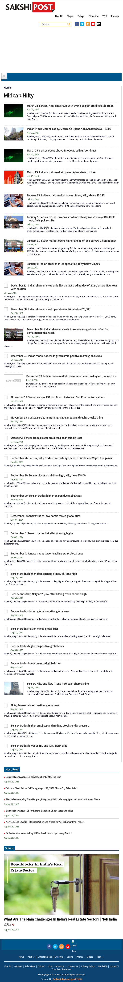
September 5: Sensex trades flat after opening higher (42, 533)
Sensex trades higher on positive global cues (37, 646)
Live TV (58, 16)
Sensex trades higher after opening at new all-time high (44, 574)
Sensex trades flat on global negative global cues (40, 611)
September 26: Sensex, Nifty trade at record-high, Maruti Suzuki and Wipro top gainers (62, 458)
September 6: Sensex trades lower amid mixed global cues (45, 516)
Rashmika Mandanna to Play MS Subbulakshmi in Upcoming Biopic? (39, 833)
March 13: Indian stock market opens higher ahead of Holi (61, 172)
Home (7, 87)
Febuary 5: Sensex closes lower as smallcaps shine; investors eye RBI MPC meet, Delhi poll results (71, 218)
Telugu (81, 16)
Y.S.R (104, 16)
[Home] (30, 6)
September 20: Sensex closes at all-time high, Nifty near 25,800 (48, 475)
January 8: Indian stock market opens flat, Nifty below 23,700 (63, 264)
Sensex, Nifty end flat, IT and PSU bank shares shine (58, 683)
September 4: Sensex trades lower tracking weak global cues (47, 553)
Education (93, 16)
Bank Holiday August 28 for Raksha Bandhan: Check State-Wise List (39, 810)
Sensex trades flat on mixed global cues (34, 628)
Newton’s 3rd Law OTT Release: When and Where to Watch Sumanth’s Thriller (44, 821)
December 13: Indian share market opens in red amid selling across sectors (71, 376)
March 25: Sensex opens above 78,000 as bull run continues (62, 150)
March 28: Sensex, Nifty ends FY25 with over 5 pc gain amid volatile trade (70, 105)
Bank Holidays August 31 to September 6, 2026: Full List (33, 776)
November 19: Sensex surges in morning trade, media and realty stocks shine (57, 417)
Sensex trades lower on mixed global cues (36, 663)
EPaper (70, 16)
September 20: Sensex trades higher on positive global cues (46, 495)
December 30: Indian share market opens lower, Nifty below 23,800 (50, 309)
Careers (115, 16)
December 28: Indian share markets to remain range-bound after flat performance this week (68, 331)
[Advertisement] (61, 48)
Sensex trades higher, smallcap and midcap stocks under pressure (50, 725)
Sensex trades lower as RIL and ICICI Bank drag (39, 745)
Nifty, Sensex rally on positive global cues (35, 705)
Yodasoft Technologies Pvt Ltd (67, 979)
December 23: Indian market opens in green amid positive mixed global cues (56, 356)
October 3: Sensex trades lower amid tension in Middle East (46, 438)
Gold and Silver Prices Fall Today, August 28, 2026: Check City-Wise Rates (42, 788)
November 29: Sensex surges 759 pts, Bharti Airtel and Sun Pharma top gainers (58, 397)
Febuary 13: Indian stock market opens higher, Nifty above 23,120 (65, 195)
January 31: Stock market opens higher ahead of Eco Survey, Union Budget (71, 240)
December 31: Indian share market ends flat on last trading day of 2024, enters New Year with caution (64, 287)
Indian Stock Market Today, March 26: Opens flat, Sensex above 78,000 (69, 129)
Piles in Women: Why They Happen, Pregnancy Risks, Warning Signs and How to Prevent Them (53, 799)
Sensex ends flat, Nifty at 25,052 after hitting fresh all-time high (49, 594)
